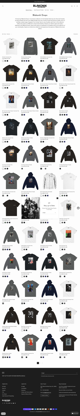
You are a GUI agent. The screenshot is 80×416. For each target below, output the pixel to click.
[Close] (57, 198)
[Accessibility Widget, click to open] (78, 208)
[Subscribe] (55, 212)
